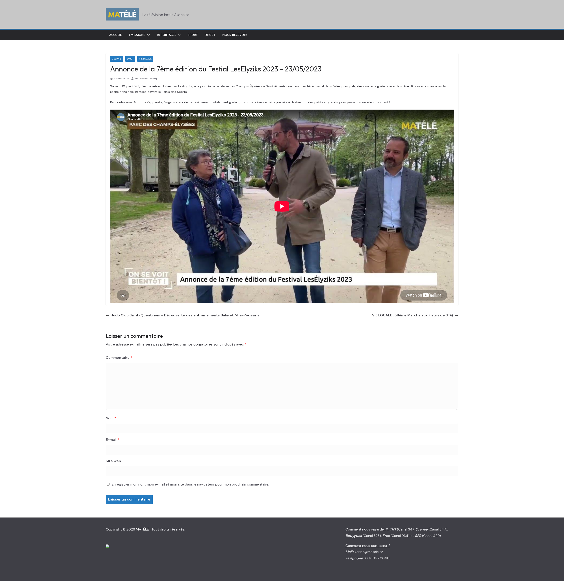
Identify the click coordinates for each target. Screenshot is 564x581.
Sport (193, 35)
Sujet (130, 58)
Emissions (137, 35)
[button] (147, 35)
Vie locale (145, 58)
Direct (210, 35)
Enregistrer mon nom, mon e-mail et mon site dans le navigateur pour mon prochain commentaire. (190, 484)
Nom (111, 418)
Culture (116, 58)
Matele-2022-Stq (146, 78)
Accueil (115, 35)
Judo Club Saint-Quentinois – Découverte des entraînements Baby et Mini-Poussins (185, 315)
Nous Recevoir (234, 35)
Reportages (166, 35)
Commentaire (119, 357)
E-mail (112, 439)
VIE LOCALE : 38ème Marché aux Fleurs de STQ (412, 315)
